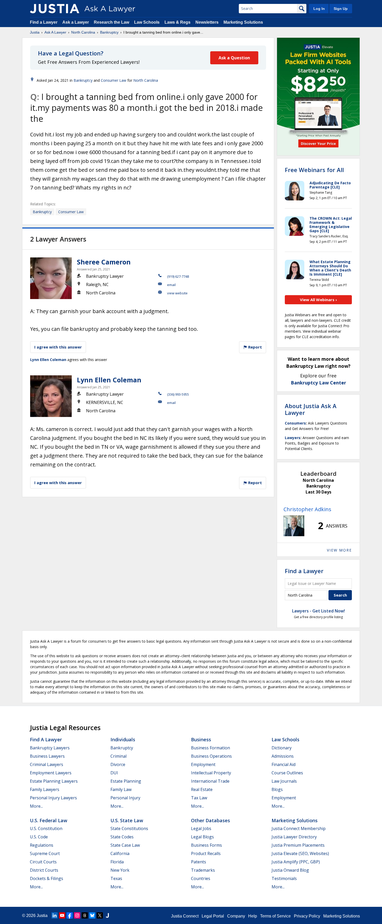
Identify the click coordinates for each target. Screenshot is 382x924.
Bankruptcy (109, 32)
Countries (200, 878)
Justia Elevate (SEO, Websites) (300, 853)
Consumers (295, 423)
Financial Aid (283, 764)
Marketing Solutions (243, 22)
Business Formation (210, 748)
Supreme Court (45, 853)
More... (36, 806)
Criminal (118, 756)
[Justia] (54, 8)
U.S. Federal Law (48, 820)
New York (119, 870)
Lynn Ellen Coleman (48, 359)
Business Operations (211, 756)
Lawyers (292, 437)
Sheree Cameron (104, 261)
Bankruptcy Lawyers (50, 748)
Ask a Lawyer (76, 22)
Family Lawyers (44, 789)
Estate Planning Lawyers (54, 781)
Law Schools (147, 22)
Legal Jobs (201, 828)
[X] (100, 915)
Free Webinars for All (314, 169)
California (119, 853)
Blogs (277, 789)
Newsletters (207, 22)
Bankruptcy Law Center (318, 382)
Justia (34, 32)
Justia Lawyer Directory (294, 837)
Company (236, 916)
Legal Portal (213, 916)
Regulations (41, 845)
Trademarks (203, 870)
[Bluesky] (92, 915)
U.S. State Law (126, 820)
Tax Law (199, 798)
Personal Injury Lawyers (53, 798)
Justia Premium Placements (298, 845)
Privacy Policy (307, 916)
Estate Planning (125, 781)
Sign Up (341, 9)
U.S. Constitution (46, 828)
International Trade (210, 781)
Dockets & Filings (46, 878)
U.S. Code (39, 837)
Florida (117, 862)
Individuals (122, 739)
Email (171, 284)
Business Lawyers (47, 756)
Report (254, 347)
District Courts (44, 870)
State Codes (122, 837)
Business (201, 739)
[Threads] (85, 915)
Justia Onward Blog (290, 870)
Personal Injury (125, 798)
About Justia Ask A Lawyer (311, 409)
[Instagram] (77, 915)
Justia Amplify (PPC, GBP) (296, 862)
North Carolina (83, 32)
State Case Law (125, 845)
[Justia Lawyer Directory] (107, 915)
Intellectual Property (211, 773)
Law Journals (284, 781)
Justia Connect (185, 916)
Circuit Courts (43, 862)
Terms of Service (275, 916)
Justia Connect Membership (299, 828)
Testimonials (284, 878)
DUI (114, 773)
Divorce (117, 764)
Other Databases (210, 820)
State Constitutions (129, 828)
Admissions (283, 756)
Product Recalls (206, 853)
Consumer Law (113, 80)
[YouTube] (62, 915)
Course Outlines (287, 773)
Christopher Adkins (307, 509)
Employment (203, 764)
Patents (198, 862)
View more (339, 550)
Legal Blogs (202, 837)
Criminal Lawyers (46, 764)
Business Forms (206, 845)
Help (252, 916)
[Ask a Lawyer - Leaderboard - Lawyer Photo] (294, 525)
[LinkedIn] (54, 915)
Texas (116, 878)
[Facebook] (70, 915)
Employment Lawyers (50, 773)
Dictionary (282, 748)
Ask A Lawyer (55, 32)
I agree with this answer (58, 347)
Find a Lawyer (43, 22)
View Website (177, 293)
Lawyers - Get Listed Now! (318, 611)
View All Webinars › (318, 299)
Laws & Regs (177, 22)
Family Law (120, 789)
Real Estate (202, 789)
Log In (319, 9)
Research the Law (111, 22)
